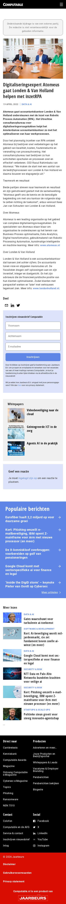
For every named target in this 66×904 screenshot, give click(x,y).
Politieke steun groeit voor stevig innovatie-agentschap (41, 716)
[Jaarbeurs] (33, 897)
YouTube (43, 839)
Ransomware (10, 799)
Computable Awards (14, 760)
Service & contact (13, 833)
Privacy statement (13, 881)
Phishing (8, 793)
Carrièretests (10, 747)
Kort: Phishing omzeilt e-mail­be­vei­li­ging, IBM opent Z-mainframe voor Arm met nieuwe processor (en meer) (43, 698)
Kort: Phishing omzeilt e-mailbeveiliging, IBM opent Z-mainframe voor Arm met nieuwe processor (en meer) (28, 535)
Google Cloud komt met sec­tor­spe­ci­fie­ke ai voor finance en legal (42, 659)
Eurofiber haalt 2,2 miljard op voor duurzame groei (29, 519)
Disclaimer (9, 864)
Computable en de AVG (16, 827)
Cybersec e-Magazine (15, 780)
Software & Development (39, 629)
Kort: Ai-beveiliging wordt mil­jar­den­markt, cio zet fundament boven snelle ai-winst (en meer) (43, 639)
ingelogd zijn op (27, 478)
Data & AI (27, 104)
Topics (7, 787)
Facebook (43, 820)
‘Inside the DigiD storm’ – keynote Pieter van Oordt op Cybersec (29, 584)
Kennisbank (10, 753)
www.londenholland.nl (46, 288)
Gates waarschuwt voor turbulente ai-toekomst (38, 621)
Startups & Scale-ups (37, 710)
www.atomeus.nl (50, 245)
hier (19, 385)
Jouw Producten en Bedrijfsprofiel (44, 755)
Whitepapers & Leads (45, 762)
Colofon (7, 820)
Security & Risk (33, 669)
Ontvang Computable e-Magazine (15, 773)
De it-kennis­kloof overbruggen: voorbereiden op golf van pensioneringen (27, 553)
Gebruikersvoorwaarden (17, 872)
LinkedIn (42, 833)
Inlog (6, 845)
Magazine (8, 766)
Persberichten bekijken (46, 783)
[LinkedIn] (12, 305)
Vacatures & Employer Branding (45, 770)
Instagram (43, 845)
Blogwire (38, 789)
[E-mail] (6, 305)
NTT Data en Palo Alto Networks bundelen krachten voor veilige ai (42, 678)
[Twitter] (18, 305)
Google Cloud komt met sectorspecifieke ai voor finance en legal (28, 570)
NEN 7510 (9, 805)
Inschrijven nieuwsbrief (16, 839)
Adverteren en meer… (45, 747)
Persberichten (41, 777)
